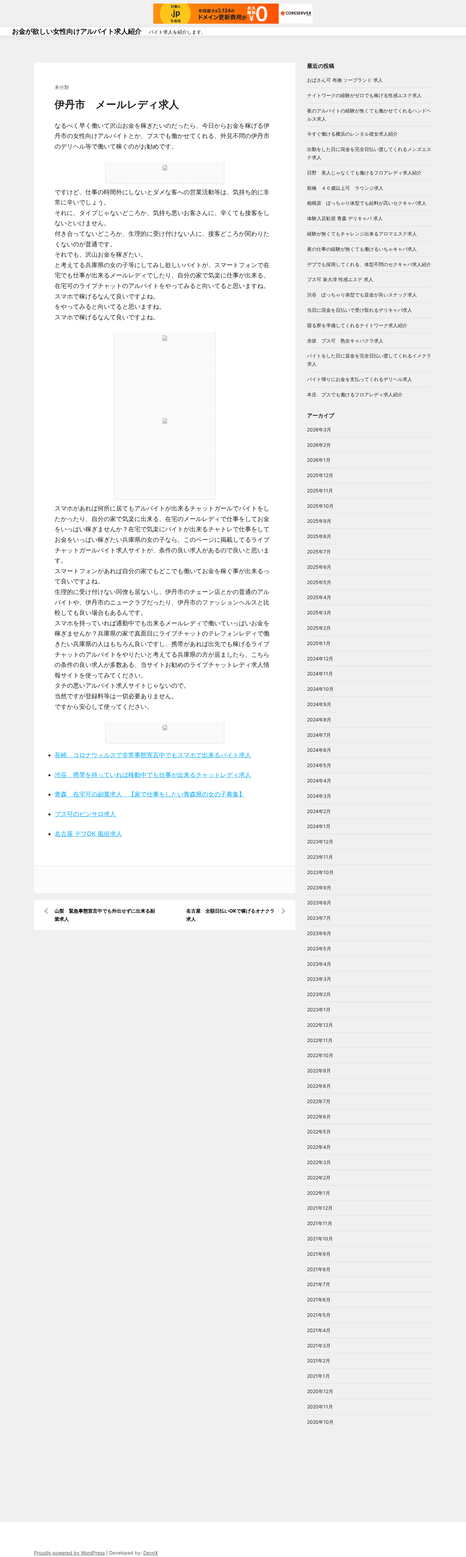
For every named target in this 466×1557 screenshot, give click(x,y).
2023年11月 (320, 857)
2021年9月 (319, 1254)
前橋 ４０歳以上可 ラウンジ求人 (345, 188)
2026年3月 (319, 429)
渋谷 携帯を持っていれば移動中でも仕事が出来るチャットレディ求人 (153, 774)
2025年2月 (319, 628)
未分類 (62, 87)
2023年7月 (319, 918)
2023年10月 (320, 872)
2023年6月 (319, 933)
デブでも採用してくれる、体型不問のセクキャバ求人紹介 (369, 264)
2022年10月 (320, 1055)
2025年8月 (319, 536)
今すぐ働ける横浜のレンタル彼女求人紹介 (352, 134)
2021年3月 (319, 1345)
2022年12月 (320, 1025)
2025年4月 (319, 597)
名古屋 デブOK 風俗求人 (88, 833)
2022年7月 (319, 1101)
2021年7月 (318, 1284)
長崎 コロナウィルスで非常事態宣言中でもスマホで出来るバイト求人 (153, 755)
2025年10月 (320, 506)
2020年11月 (320, 1406)
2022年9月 (319, 1070)
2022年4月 (319, 1147)
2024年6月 (319, 750)
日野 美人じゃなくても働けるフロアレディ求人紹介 (364, 172)
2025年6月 (319, 567)
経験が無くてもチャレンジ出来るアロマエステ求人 (362, 233)
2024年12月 (320, 658)
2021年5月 (319, 1315)
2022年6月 (319, 1116)
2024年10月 (320, 689)
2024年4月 (319, 780)
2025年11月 (320, 490)
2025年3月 (319, 612)
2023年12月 (320, 841)
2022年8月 (319, 1086)
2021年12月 (320, 1208)
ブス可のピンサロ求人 (85, 814)
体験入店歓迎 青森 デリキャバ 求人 (345, 218)
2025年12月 (320, 475)
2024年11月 (320, 673)
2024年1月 (319, 826)
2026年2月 (319, 445)
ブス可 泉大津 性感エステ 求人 (340, 279)
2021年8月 (319, 1269)
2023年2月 (319, 994)
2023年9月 (319, 887)
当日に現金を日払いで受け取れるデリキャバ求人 (359, 310)
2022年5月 (319, 1131)
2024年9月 (319, 704)
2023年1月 (319, 1009)
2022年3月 (319, 1162)
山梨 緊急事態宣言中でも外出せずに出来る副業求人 (105, 915)
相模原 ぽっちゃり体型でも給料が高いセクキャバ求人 (366, 203)
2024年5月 (319, 765)
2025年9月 (319, 521)
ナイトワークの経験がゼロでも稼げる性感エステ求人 (364, 95)
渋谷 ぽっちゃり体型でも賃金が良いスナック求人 (362, 294)
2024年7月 (319, 735)
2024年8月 (319, 719)
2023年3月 (319, 979)
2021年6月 (319, 1299)
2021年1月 (318, 1376)
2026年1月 (319, 460)
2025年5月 (319, 582)
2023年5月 (319, 948)
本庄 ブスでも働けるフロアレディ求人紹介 (355, 394)
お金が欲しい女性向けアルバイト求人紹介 (77, 31)
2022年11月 (320, 1040)
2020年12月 (320, 1391)
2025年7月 (319, 551)
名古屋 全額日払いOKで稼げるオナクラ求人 (230, 915)
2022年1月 (318, 1193)
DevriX (150, 1553)
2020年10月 (320, 1422)
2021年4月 (319, 1330)
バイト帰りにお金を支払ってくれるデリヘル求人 (359, 379)
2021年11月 (319, 1223)
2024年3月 (319, 796)
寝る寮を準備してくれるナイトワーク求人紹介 (357, 325)
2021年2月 (318, 1360)
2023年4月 (319, 964)
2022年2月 (319, 1177)
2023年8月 (319, 902)
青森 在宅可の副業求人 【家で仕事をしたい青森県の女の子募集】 (150, 794)
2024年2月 (319, 811)
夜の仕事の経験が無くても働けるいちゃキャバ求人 (362, 249)
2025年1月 (319, 643)
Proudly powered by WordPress (69, 1553)
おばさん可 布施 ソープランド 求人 (345, 80)
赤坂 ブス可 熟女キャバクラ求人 (345, 341)
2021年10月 (320, 1238)
